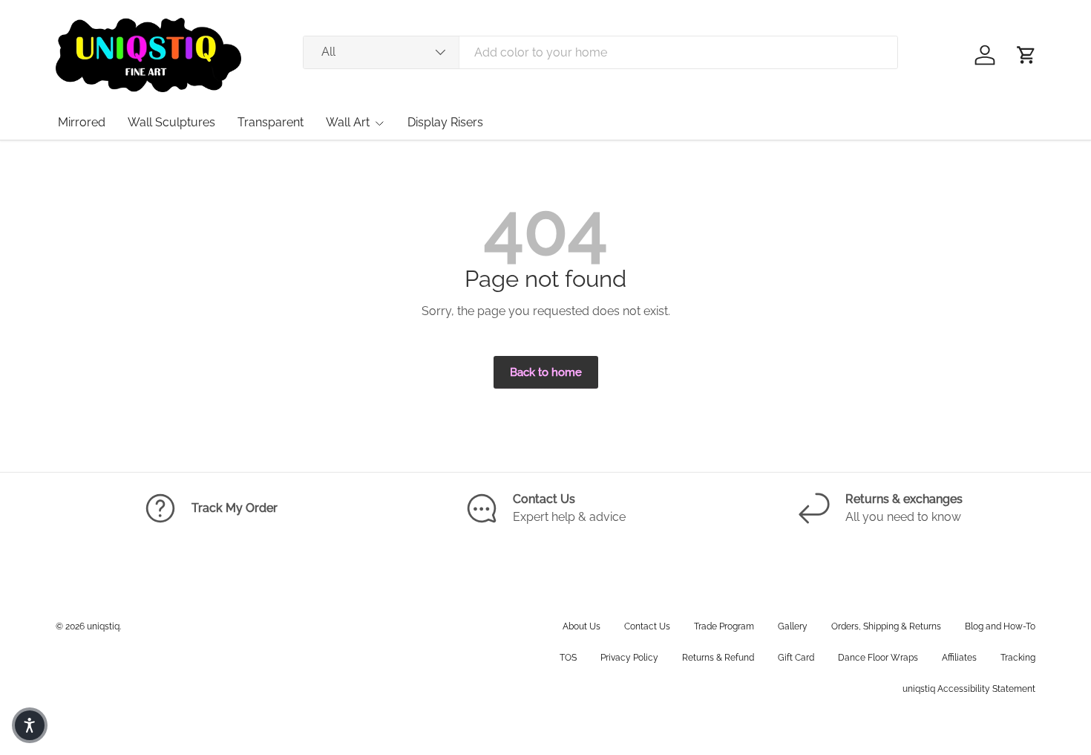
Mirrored (81, 122)
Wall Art (348, 122)
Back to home (546, 372)
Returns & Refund (718, 657)
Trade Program (724, 626)
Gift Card (796, 657)
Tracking (1017, 657)
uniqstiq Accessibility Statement (968, 689)
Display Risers (445, 122)
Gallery (792, 626)
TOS (568, 657)
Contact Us (647, 626)
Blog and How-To (1000, 626)
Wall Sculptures (171, 122)
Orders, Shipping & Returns (886, 626)
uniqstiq (103, 626)
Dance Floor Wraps (878, 657)
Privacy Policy (629, 657)
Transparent (270, 122)
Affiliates (959, 657)
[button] (1026, 55)
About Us (581, 626)
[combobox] (600, 52)
